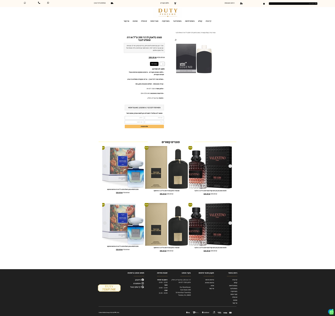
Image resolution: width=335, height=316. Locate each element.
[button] (175, 40)
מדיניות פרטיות (209, 280)
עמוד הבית (212, 33)
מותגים (135, 21)
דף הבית (208, 21)
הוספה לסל (154, 64)
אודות (212, 285)
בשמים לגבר (177, 21)
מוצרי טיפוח (154, 21)
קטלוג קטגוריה (205, 33)
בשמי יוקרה (166, 21)
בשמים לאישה (190, 21)
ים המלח (144, 21)
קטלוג (200, 21)
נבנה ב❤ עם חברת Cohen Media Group (109, 312)
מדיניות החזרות (209, 283)
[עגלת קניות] (264, 3)
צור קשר (126, 21)
